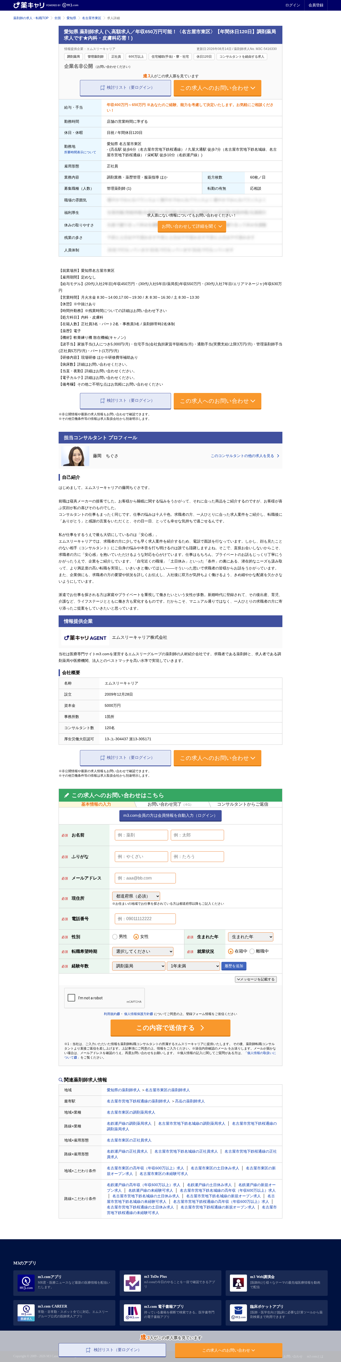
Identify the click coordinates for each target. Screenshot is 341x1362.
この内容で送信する (166, 1027)
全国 (57, 18)
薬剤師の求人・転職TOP (30, 18)
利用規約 (110, 1014)
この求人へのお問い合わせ (214, 88)
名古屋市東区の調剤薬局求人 (131, 1112)
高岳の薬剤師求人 (190, 1101)
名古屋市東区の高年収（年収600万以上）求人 (145, 1168)
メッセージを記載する (257, 979)
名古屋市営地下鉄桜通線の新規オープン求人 (218, 1207)
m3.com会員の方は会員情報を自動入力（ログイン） (170, 815)
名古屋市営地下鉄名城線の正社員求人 (186, 1151)
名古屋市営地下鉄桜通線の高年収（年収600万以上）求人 (221, 1201)
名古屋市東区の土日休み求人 (215, 1168)
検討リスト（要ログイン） (131, 87)
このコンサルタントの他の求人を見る (243, 456)
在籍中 (241, 951)
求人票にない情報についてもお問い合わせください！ (192, 221)
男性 (123, 936)
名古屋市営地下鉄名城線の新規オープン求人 (223, 1196)
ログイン (292, 5)
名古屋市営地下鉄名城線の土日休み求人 (146, 1196)
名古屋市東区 (91, 18)
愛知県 (71, 18)
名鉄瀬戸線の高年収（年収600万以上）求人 (143, 1185)
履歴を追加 (234, 966)
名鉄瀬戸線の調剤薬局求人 (129, 1123)
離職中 (262, 951)
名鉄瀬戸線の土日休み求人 (209, 1185)
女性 (144, 936)
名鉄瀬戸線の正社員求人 (127, 1151)
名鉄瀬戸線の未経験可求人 (150, 1190)
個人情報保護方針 (137, 1014)
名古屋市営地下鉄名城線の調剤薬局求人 (191, 1123)
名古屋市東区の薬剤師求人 (167, 1090)
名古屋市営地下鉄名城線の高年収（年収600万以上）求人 (228, 1190)
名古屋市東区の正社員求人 (129, 1140)
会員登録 (315, 5)
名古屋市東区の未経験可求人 (164, 1173)
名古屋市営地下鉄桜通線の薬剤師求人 (138, 1101)
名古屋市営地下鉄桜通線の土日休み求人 (140, 1207)
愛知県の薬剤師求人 (123, 1090)
